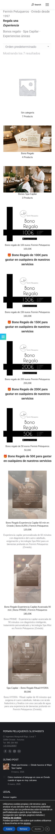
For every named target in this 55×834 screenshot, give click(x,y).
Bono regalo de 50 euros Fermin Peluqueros (27, 446)
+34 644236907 (10, 746)
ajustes (27, 823)
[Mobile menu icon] (47, 5)
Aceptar (9, 829)
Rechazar (23, 829)
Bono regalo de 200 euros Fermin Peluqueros (27, 379)
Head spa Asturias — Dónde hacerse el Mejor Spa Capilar (31, 766)
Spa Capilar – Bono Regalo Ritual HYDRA (27, 688)
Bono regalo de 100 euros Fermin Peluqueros (27, 245)
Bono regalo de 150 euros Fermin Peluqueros (27, 312)
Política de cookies (12, 818)
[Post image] (6, 767)
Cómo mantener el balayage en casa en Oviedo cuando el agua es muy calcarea (29, 778)
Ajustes (38, 829)
